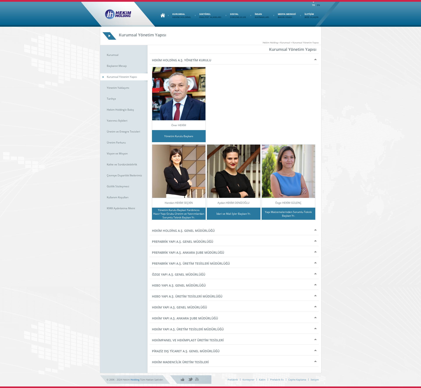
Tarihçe (111, 99)
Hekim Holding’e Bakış (120, 110)
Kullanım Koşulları (117, 197)
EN (318, 5)
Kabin (262, 379)
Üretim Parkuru (116, 142)
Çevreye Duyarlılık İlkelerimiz (124, 175)
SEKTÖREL (210, 15)
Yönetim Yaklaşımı (118, 88)
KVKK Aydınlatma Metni (121, 208)
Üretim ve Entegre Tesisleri (123, 131)
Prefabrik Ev (277, 379)
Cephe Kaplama (297, 379)
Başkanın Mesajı (117, 66)
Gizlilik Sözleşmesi (118, 186)
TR (313, 5)
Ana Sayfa (161, 15)
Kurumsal (112, 55)
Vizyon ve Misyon (117, 153)
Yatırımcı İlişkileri (117, 120)
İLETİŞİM (311, 15)
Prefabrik (233, 379)
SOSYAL (238, 15)
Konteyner (248, 379)
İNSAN (262, 15)
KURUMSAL (181, 15)
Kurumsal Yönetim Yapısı (122, 77)
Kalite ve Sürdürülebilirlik (122, 164)
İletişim (315, 379)
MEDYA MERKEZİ (287, 15)
